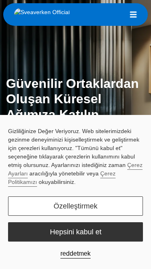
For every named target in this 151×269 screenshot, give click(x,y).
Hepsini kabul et (75, 232)
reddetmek (75, 253)
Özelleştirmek (75, 206)
